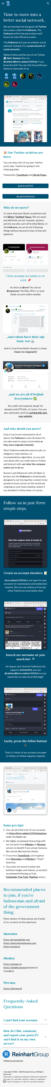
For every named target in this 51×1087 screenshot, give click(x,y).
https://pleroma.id (12, 988)
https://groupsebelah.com (16, 939)
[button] (3, 3)
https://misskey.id (12, 964)
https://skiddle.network (15, 967)
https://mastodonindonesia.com (19, 943)
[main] (25, 41)
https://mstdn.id (11, 946)
